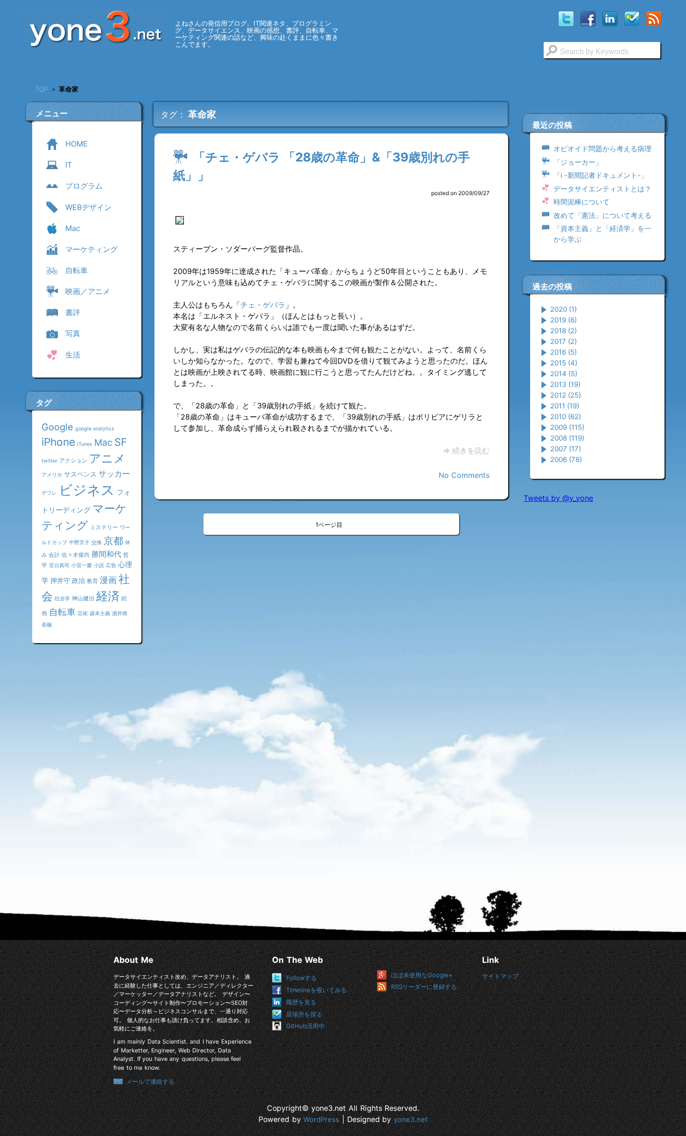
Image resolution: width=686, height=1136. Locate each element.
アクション (73, 460)
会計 (54, 554)
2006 (566, 459)
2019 (563, 320)
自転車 (62, 611)
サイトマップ (500, 976)
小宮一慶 (81, 565)
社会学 (62, 599)
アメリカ (52, 475)
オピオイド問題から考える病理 (602, 148)
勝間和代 (106, 554)
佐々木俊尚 (76, 554)
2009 (567, 427)
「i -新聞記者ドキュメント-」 (600, 175)
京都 (113, 541)
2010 (565, 416)
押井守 (60, 580)
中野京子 (79, 543)
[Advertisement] (594, 653)
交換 (96, 543)
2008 (567, 438)
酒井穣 (119, 613)
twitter (49, 461)
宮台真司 (59, 565)
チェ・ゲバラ (262, 304)
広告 (111, 565)
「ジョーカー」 (577, 162)
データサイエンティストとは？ (602, 188)
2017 (563, 341)
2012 (565, 395)
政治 (78, 580)
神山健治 (83, 598)
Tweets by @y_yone (558, 498)
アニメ (107, 458)
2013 (565, 384)
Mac (103, 442)
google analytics (94, 429)
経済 (107, 596)
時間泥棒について (581, 201)
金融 (47, 625)
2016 (563, 352)
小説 (99, 565)
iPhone (58, 441)
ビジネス (87, 490)
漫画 (108, 580)
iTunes (84, 444)
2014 (563, 373)
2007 (565, 448)
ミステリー (104, 527)
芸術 (82, 613)
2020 (563, 309)
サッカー (114, 473)
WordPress (321, 1119)
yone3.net (410, 1119)
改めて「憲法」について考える (602, 215)
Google (57, 427)
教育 (92, 580)
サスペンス (80, 474)
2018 (563, 330)
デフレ (49, 493)
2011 (564, 405)
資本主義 (100, 613)
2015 (563, 362)
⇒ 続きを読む (466, 450)
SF (120, 442)
